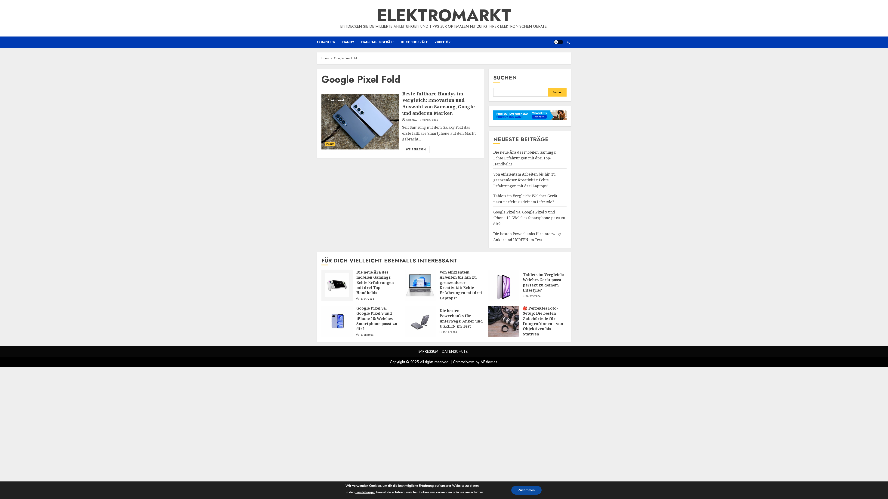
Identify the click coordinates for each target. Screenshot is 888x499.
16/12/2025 (450, 332)
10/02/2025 (430, 120)
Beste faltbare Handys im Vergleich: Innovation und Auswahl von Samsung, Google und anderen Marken (360, 121)
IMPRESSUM (428, 351)
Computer (326, 42)
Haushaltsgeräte (377, 42)
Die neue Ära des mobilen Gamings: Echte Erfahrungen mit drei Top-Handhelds (524, 158)
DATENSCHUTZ (455, 351)
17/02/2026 (533, 296)
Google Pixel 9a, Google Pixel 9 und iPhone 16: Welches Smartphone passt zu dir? (529, 218)
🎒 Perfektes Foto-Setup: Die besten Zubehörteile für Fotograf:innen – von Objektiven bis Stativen (503, 321)
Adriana (411, 120)
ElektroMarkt (444, 15)
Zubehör (442, 42)
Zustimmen (526, 490)
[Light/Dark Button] (558, 42)
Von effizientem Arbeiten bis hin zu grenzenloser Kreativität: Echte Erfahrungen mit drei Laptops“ (524, 180)
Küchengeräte (414, 42)
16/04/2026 (367, 299)
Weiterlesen (416, 149)
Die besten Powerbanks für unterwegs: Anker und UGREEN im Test (420, 321)
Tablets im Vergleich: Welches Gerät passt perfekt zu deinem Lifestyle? (503, 285)
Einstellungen (365, 492)
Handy (348, 42)
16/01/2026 (367, 335)
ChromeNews (464, 362)
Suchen (505, 77)
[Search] (568, 42)
